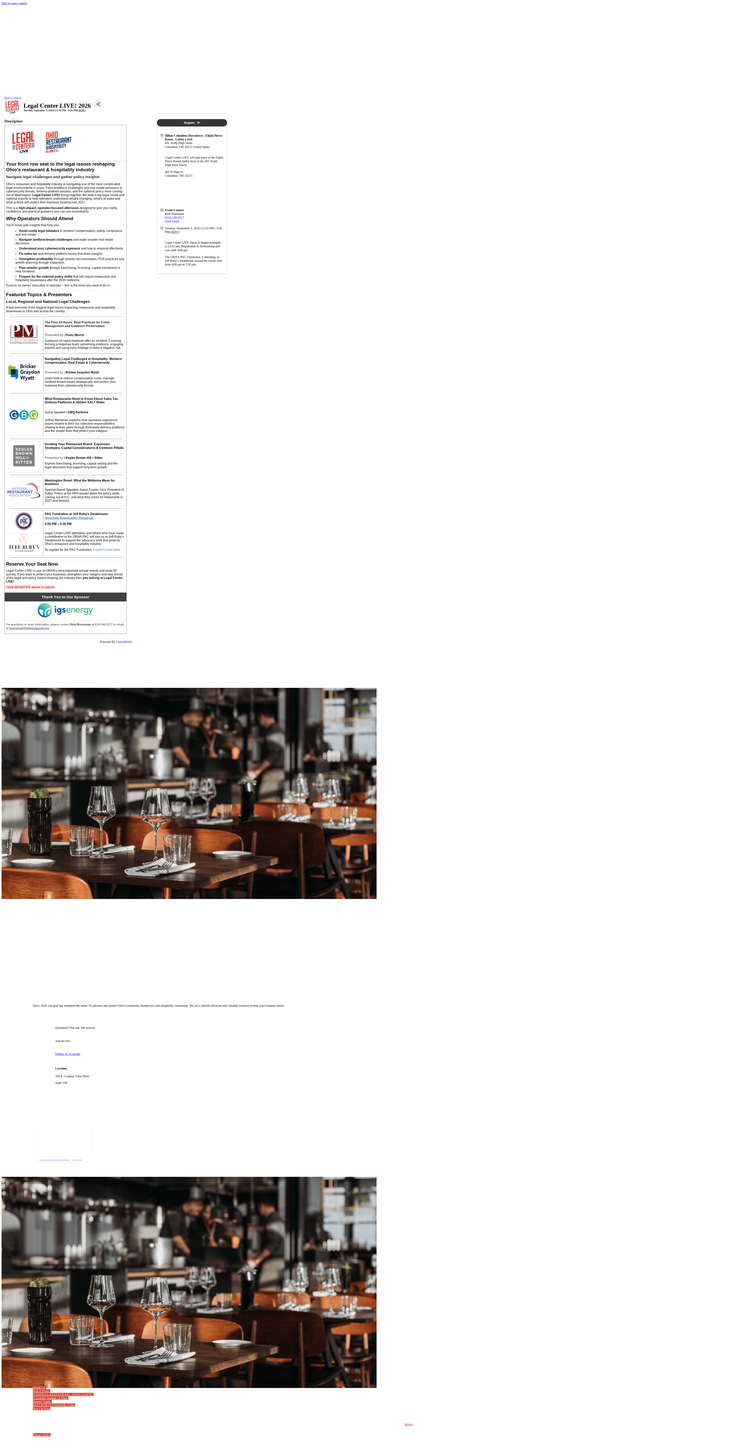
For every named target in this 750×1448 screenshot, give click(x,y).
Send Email (172, 221)
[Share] (98, 104)
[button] (39, 1387)
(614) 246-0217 (174, 217)
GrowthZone (124, 641)
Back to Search (12, 98)
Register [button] (189, 122)
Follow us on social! (67, 1054)
